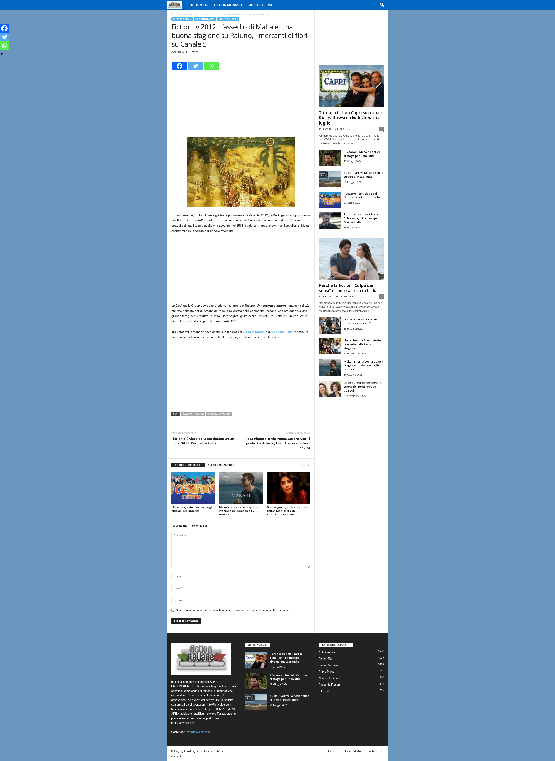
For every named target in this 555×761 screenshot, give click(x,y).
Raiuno (200, 414)
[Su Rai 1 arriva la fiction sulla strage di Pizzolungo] (330, 179)
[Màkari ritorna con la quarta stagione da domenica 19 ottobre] (241, 488)
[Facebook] (179, 66)
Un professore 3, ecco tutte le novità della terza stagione (362, 344)
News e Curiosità (228, 19)
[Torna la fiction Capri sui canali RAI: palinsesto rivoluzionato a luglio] (351, 86)
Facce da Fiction (189, 14)
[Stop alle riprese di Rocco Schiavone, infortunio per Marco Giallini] (330, 220)
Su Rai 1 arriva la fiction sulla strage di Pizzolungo (363, 175)
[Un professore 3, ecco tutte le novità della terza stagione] (330, 346)
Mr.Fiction (325, 128)
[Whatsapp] (211, 66)
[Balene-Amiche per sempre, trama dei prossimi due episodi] (330, 389)
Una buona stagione (219, 414)
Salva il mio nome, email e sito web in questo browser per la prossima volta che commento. (233, 610)
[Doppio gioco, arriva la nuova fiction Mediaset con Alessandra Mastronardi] (288, 488)
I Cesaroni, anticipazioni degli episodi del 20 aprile (192, 509)
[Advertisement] (240, 102)
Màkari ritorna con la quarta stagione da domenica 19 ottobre (238, 510)
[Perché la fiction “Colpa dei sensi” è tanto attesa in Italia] (351, 259)
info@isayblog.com (198, 731)
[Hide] (1, 54)
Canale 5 (187, 414)
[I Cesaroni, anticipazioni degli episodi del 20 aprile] (193, 488)
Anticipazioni (260, 5)
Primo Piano (326, 671)
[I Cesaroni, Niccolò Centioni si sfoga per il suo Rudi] (330, 158)
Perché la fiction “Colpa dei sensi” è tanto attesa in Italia (348, 288)
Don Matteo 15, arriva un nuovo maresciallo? (361, 321)
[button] (382, 5)
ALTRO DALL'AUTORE (221, 465)
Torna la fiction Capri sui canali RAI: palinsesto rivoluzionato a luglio (350, 118)
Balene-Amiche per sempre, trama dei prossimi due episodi (363, 386)
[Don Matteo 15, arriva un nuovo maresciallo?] (330, 325)
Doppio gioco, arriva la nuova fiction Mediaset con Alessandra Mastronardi (287, 510)
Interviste (324, 691)
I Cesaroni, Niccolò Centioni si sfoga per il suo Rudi (363, 154)
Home (174, 14)
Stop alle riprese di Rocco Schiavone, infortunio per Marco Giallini (361, 218)
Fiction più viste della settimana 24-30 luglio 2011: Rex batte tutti (202, 440)
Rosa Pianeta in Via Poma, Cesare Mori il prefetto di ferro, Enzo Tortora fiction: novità (277, 443)
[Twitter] (195, 66)
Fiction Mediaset (228, 5)
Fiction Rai (199, 5)
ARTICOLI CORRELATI (188, 465)
